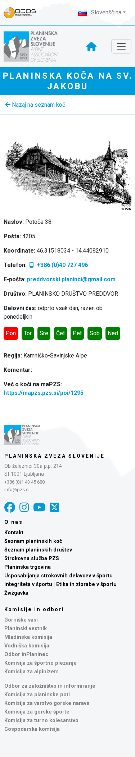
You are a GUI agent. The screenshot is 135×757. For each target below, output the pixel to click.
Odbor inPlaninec (26, 654)
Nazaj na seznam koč (37, 104)
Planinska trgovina (27, 567)
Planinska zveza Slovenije (54, 456)
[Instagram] (24, 507)
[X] (54, 507)
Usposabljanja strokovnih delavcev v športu (58, 576)
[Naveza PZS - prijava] (23, 13)
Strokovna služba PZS (31, 558)
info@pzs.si (17, 489)
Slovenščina (105, 12)
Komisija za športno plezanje (40, 663)
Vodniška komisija (26, 646)
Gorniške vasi (21, 620)
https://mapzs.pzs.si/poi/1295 (44, 392)
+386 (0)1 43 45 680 (24, 482)
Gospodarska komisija (32, 729)
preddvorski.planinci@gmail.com (71, 279)
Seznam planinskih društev (38, 550)
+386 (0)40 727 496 (61, 265)
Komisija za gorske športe (36, 712)
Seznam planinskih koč (33, 541)
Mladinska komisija (28, 637)
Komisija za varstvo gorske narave (47, 703)
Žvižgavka (16, 593)
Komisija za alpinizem (31, 672)
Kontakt (13, 533)
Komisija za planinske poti (37, 695)
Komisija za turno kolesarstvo (41, 720)
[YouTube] (39, 507)
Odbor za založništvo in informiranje (49, 686)
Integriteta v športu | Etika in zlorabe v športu (60, 584)
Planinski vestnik (25, 629)
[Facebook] (9, 507)
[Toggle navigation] (121, 46)
